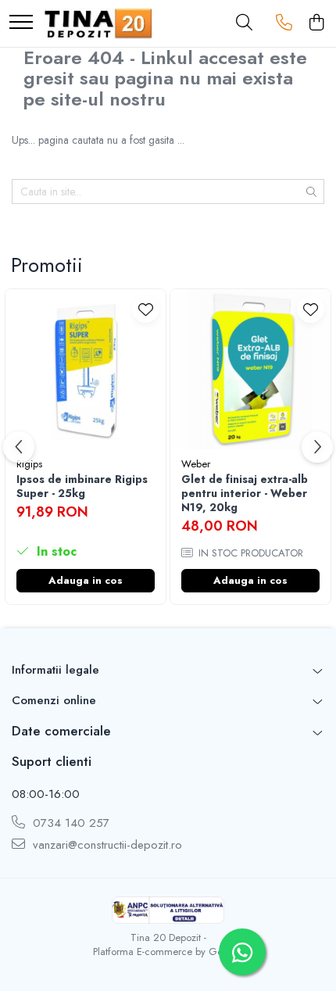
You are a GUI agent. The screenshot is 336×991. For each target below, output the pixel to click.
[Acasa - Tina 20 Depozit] (98, 23)
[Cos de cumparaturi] (316, 23)
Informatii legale (55, 669)
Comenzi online (54, 700)
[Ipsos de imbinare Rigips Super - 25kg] (85, 369)
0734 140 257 (69, 823)
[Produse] (21, 23)
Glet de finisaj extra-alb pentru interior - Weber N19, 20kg (244, 493)
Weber (195, 463)
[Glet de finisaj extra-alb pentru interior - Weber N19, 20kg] (250, 369)
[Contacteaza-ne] (284, 23)
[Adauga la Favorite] (145, 309)
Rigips (29, 463)
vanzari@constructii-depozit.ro (105, 845)
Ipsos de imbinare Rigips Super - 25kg (82, 486)
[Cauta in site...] (244, 23)
